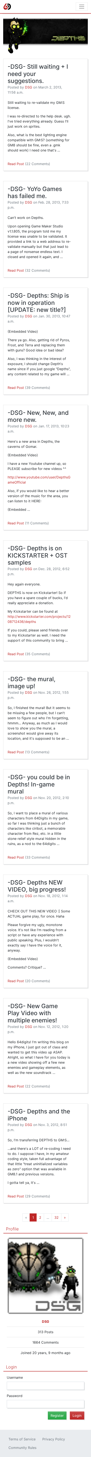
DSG (28, 87)
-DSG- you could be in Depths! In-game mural (39, 784)
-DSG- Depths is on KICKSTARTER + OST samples (38, 555)
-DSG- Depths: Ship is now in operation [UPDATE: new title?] (38, 302)
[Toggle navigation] (82, 6)
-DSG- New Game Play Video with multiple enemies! (33, 1013)
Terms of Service (22, 1439)
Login (11, 1367)
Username (15, 1377)
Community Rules (22, 1448)
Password (14, 1396)
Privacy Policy (53, 1439)
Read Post (29, 164)
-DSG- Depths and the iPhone (39, 1115)
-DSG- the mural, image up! (31, 682)
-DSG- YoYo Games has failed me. (35, 192)
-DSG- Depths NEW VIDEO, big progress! (37, 886)
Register (57, 1415)
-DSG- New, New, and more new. (38, 416)
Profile (12, 1229)
